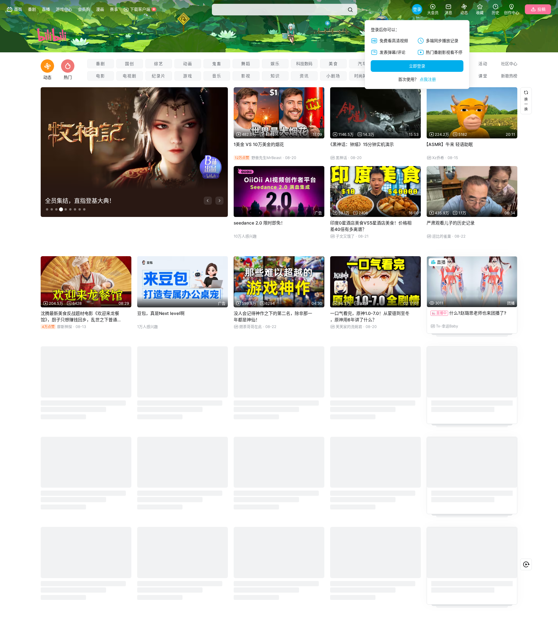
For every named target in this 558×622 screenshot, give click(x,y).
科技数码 (304, 63)
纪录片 (159, 75)
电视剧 (130, 75)
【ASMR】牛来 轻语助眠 (448, 144)
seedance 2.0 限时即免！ (259, 223)
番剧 (100, 63)
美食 (333, 63)
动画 (187, 63)
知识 (275, 75)
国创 (129, 63)
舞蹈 (246, 63)
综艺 (158, 63)
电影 (100, 75)
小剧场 (333, 75)
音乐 (216, 75)
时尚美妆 (362, 75)
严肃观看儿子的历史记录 (451, 223)
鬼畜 (216, 63)
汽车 (362, 63)
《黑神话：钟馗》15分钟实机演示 (361, 144)
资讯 (304, 75)
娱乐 (275, 63)
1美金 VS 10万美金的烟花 (259, 144)
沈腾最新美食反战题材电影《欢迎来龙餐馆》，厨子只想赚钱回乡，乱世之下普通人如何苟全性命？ (81, 320)
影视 (246, 75)
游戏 (187, 75)
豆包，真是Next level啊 (161, 313)
